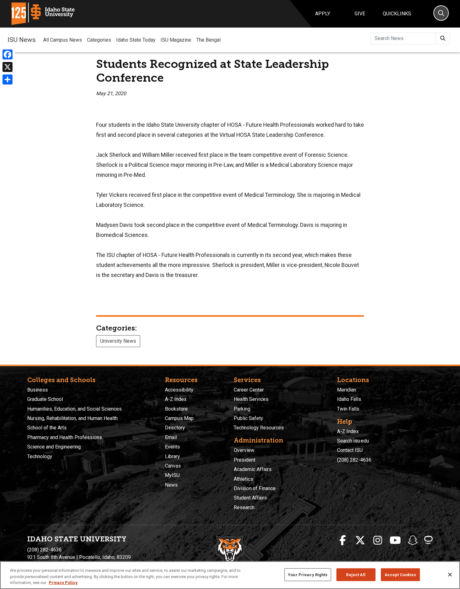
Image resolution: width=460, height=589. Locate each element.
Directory (175, 428)
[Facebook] (7, 54)
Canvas (173, 466)
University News (118, 341)
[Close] (450, 574)
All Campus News (62, 40)
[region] (230, 575)
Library (172, 456)
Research (244, 507)
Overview (244, 450)
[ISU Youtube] (395, 540)
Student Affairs (250, 498)
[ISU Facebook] (342, 540)
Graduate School (45, 399)
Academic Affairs (253, 469)
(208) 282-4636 (354, 460)
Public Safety (248, 418)
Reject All (355, 574)
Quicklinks (397, 14)
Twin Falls (348, 409)
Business (37, 390)
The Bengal (208, 40)
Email (171, 437)
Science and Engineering (54, 447)
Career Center (249, 390)
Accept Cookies (400, 574)
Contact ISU (350, 450)
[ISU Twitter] (360, 540)
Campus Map (179, 418)
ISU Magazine (176, 40)
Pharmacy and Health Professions (64, 437)
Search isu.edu (353, 441)
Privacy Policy (63, 582)
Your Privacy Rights (307, 574)
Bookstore (176, 409)
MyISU (172, 475)
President (244, 460)
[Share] (7, 79)
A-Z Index (176, 399)
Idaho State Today (136, 40)
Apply (322, 14)
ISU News (22, 40)
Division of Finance (255, 488)
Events (172, 447)
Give (360, 14)
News (171, 485)
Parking (242, 409)
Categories (99, 40)
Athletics (243, 479)
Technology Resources (259, 428)
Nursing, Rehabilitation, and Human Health (72, 418)
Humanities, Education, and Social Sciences (74, 409)
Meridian (346, 390)
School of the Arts (47, 428)
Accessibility (179, 390)
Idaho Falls (349, 399)
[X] (7, 67)
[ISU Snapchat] (412, 540)
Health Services (251, 399)
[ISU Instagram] (377, 540)
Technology (39, 456)
